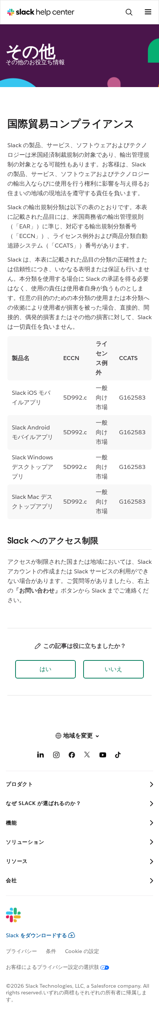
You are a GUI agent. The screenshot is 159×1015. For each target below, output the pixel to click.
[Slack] (73, 920)
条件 (51, 951)
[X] (87, 756)
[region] (79, 427)
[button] (45, 669)
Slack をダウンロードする (36, 935)
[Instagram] (56, 756)
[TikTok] (118, 756)
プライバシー (21, 951)
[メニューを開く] (148, 12)
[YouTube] (102, 756)
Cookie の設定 (82, 951)
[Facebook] (71, 756)
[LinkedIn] (40, 756)
